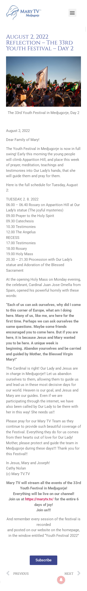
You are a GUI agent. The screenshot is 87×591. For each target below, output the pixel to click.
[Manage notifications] (61, 580)
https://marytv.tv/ (39, 499)
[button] (72, 13)
